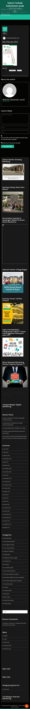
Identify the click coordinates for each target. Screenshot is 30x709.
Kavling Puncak (7, 561)
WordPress (14, 705)
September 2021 (7, 458)
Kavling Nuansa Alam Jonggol (10, 557)
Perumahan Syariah (8, 584)
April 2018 (6, 501)
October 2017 (7, 521)
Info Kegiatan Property (9, 544)
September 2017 (7, 524)
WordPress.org (7, 648)
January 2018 (7, 511)
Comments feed (7, 645)
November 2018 (7, 485)
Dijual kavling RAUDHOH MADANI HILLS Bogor (14, 428)
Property (6, 587)
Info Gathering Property (9, 541)
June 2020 (6, 475)
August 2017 (7, 527)
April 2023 (6, 452)
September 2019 (7, 478)
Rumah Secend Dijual (9, 600)
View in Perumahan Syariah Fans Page (14, 394)
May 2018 (6, 498)
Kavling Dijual (7, 554)
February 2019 (7, 481)
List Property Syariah (8, 567)
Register (6, 635)
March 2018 (6, 504)
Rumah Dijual (7, 597)
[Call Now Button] (27, 706)
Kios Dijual (6, 564)
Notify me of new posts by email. (11, 143)
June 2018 (6, 494)
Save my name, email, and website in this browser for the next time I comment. (14, 138)
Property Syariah (7, 590)
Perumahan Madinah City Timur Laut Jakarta (14, 577)
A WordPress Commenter (8, 623)
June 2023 (6, 449)
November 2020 (7, 471)
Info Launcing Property (9, 548)
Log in (5, 639)
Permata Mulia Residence (9, 571)
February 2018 (7, 507)
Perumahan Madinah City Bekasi (11, 574)
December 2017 (7, 514)
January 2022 (7, 455)
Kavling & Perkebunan (9, 551)
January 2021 (7, 465)
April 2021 (6, 462)
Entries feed (6, 642)
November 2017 (7, 517)
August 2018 (7, 491)
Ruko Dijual (6, 593)
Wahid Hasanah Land (13, 38)
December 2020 (7, 468)
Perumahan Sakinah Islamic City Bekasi (13, 580)
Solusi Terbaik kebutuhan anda (15, 4)
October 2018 (7, 488)
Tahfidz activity (7, 603)
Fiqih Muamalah (7, 538)
